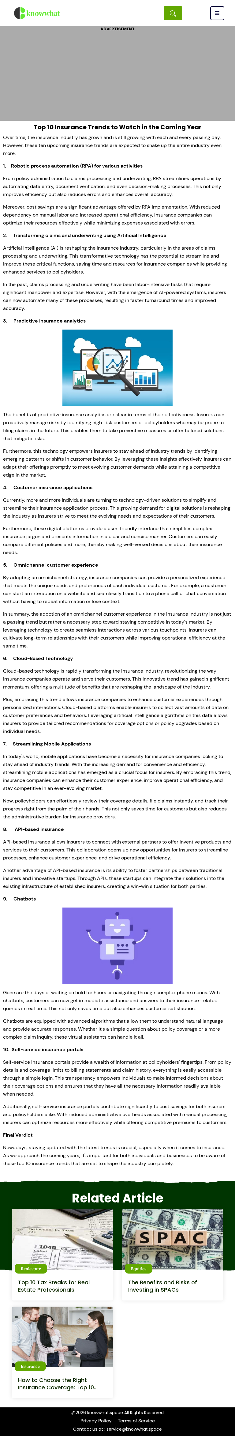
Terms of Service (136, 1420)
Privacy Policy (96, 1420)
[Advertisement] (117, 75)
